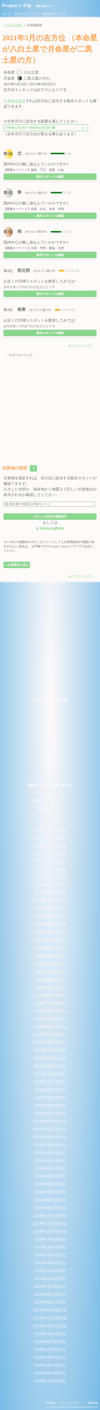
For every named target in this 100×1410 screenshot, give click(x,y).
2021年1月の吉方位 (50, 861)
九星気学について (54, 14)
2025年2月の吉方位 (50, 1247)
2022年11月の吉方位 (50, 1035)
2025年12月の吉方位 (50, 1326)
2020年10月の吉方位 (50, 838)
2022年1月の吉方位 (50, 956)
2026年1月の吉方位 (50, 1334)
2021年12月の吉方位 (50, 948)
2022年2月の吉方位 (50, 964)
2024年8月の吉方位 (50, 1200)
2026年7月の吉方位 (50, 1381)
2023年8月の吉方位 (50, 1105)
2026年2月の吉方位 (50, 1342)
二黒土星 (50, 716)
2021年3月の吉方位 (50, 877)
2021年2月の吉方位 (50, 869)
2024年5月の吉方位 (50, 1176)
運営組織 (92, 1402)
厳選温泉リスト (50, 809)
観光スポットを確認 (50, 176)
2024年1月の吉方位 (50, 1145)
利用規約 (51, 1402)
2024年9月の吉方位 (50, 1208)
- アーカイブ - (50, 822)
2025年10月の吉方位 (50, 1310)
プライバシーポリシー (71, 1402)
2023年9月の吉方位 (50, 1113)
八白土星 (50, 764)
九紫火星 (50, 772)
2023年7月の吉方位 (50, 1098)
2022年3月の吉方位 (50, 972)
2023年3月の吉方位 (50, 1066)
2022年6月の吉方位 (50, 995)
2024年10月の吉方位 (50, 1216)
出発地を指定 (14, 101)
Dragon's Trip (27, 5)
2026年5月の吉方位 (50, 1365)
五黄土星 (50, 740)
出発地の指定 (19, 468)
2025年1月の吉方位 (50, 1239)
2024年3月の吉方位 (50, 1160)
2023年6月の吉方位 (50, 1090)
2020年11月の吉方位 (50, 846)
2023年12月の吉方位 (50, 1137)
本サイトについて (26, 14)
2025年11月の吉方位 (50, 1318)
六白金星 (50, 748)
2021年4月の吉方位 (50, 885)
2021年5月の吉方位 (50, 893)
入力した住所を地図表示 (50, 516)
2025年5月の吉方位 (50, 1271)
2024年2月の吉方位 (50, 1153)
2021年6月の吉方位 (50, 901)
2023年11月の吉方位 (50, 1129)
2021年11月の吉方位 (50, 940)
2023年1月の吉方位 (50, 1050)
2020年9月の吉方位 (50, 830)
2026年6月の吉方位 (50, 1373)
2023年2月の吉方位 (50, 1058)
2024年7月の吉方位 (50, 1192)
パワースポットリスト (50, 793)
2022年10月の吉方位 (50, 1027)
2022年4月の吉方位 (50, 979)
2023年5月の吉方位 (50, 1082)
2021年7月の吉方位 (50, 909)
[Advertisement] (50, 407)
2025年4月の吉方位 (50, 1263)
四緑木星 (50, 732)
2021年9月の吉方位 (50, 924)
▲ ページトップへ (80, 345)
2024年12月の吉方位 (50, 1231)
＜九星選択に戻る (17, 565)
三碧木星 (50, 724)
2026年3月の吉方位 (50, 1349)
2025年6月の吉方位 (50, 1279)
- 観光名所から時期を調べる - (50, 785)
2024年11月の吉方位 (50, 1223)
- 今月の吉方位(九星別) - (50, 701)
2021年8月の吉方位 (50, 916)
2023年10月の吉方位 (50, 1121)
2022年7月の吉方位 (50, 1003)
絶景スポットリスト (50, 801)
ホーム (6, 14)
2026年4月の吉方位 (50, 1357)
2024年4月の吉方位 (50, 1168)
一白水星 (50, 709)
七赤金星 (50, 756)
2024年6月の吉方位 (50, 1184)
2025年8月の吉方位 (50, 1294)
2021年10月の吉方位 (50, 932)
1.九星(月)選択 (13, 25)
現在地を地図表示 (50, 528)
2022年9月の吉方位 (50, 1019)
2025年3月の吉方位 (50, 1255)
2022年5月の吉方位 (50, 987)
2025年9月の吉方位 (50, 1302)
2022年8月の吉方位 (50, 1011)
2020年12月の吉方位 (50, 853)
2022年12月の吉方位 (50, 1042)
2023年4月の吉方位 (50, 1074)
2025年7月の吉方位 (50, 1286)
